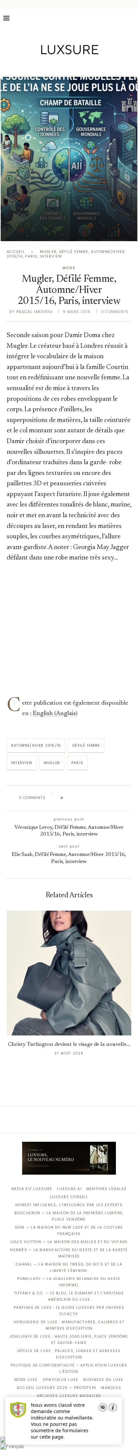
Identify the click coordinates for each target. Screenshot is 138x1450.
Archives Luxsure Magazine (69, 1395)
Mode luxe (26, 1379)
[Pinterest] (74, 65)
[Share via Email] (120, 798)
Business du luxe (103, 1379)
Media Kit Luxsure (31, 1188)
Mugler (52, 762)
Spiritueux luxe (61, 1379)
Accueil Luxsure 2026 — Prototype (56, 1387)
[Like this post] (67, 798)
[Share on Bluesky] (113, 798)
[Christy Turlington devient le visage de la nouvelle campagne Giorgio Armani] (69, 973)
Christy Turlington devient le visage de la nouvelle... (69, 1044)
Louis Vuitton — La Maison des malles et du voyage (69, 1241)
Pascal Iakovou (34, 311)
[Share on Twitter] (81, 798)
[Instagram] (64, 65)
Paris (77, 762)
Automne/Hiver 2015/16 (36, 745)
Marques (111, 1387)
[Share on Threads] (107, 798)
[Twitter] (55, 65)
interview (21, 762)
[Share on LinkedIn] (94, 798)
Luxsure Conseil (69, 1196)
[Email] (92, 65)
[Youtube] (83, 65)
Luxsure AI (69, 1188)
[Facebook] (46, 65)
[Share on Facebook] (75, 798)
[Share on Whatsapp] (100, 798)
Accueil (16, 251)
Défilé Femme (86, 745)
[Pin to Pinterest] (87, 798)
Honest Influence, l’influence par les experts (69, 1204)
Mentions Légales (106, 1188)
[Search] (131, 18)
